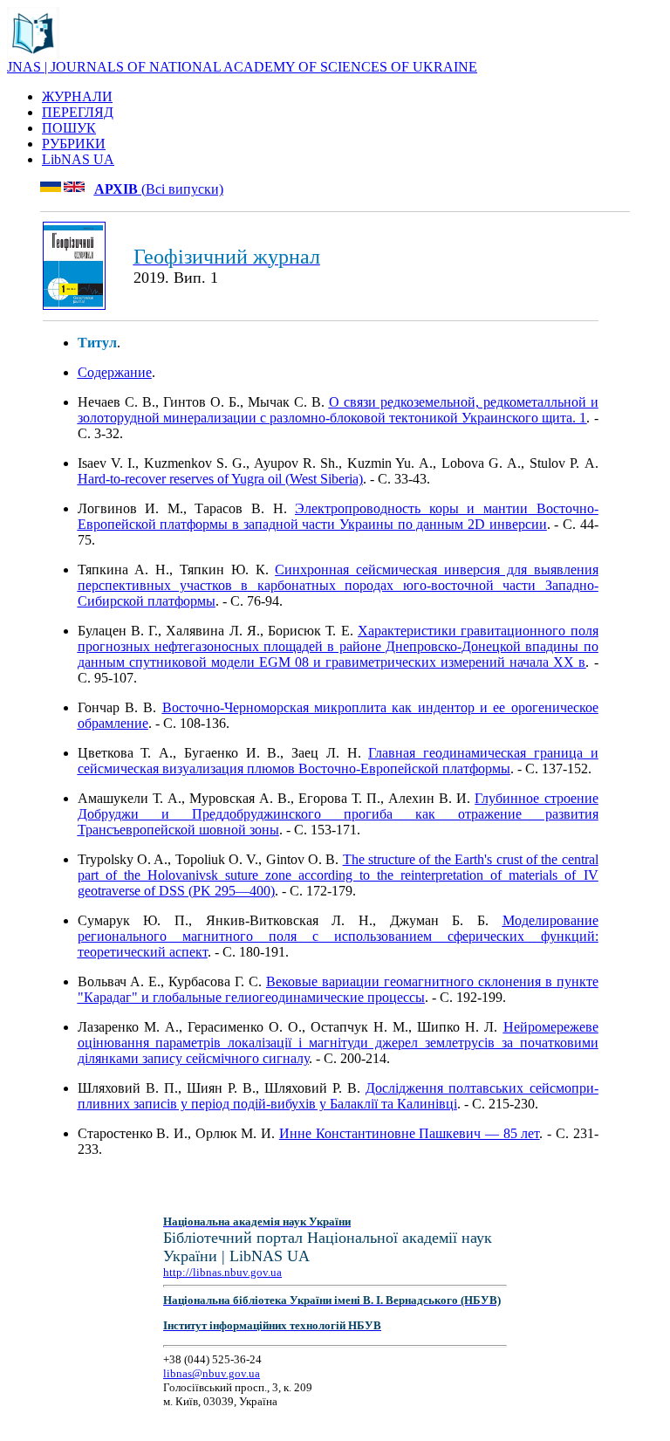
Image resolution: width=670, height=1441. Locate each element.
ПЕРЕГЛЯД (77, 112)
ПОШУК (69, 127)
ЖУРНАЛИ (77, 96)
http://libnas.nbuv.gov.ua (222, 1272)
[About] (33, 54)
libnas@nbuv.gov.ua (211, 1373)
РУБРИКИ (74, 143)
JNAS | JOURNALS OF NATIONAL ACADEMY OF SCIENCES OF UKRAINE (242, 66)
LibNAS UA (78, 159)
